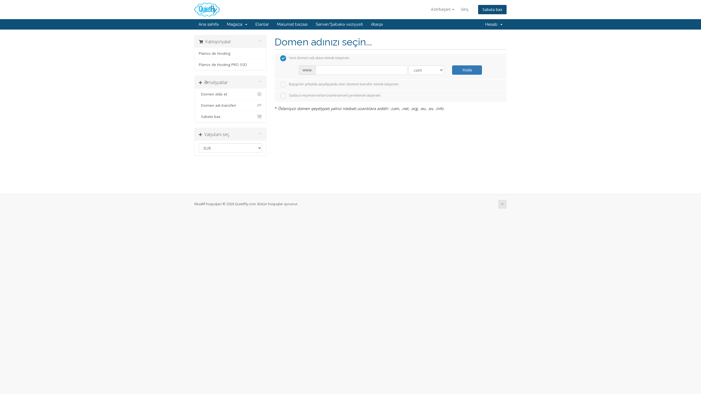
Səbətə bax (492, 9)
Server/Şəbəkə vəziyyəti (339, 24)
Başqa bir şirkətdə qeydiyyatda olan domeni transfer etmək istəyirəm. (344, 84)
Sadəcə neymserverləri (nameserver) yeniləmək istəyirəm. (335, 95)
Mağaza (236, 24)
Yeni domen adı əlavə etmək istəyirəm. (319, 58)
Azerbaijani (441, 9)
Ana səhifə (209, 24)
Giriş (465, 9)
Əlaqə (377, 24)
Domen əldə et (213, 94)
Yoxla (467, 70)
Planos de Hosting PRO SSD (223, 64)
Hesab (492, 24)
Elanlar (262, 24)
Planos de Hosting (214, 53)
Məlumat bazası (292, 24)
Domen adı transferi (217, 105)
